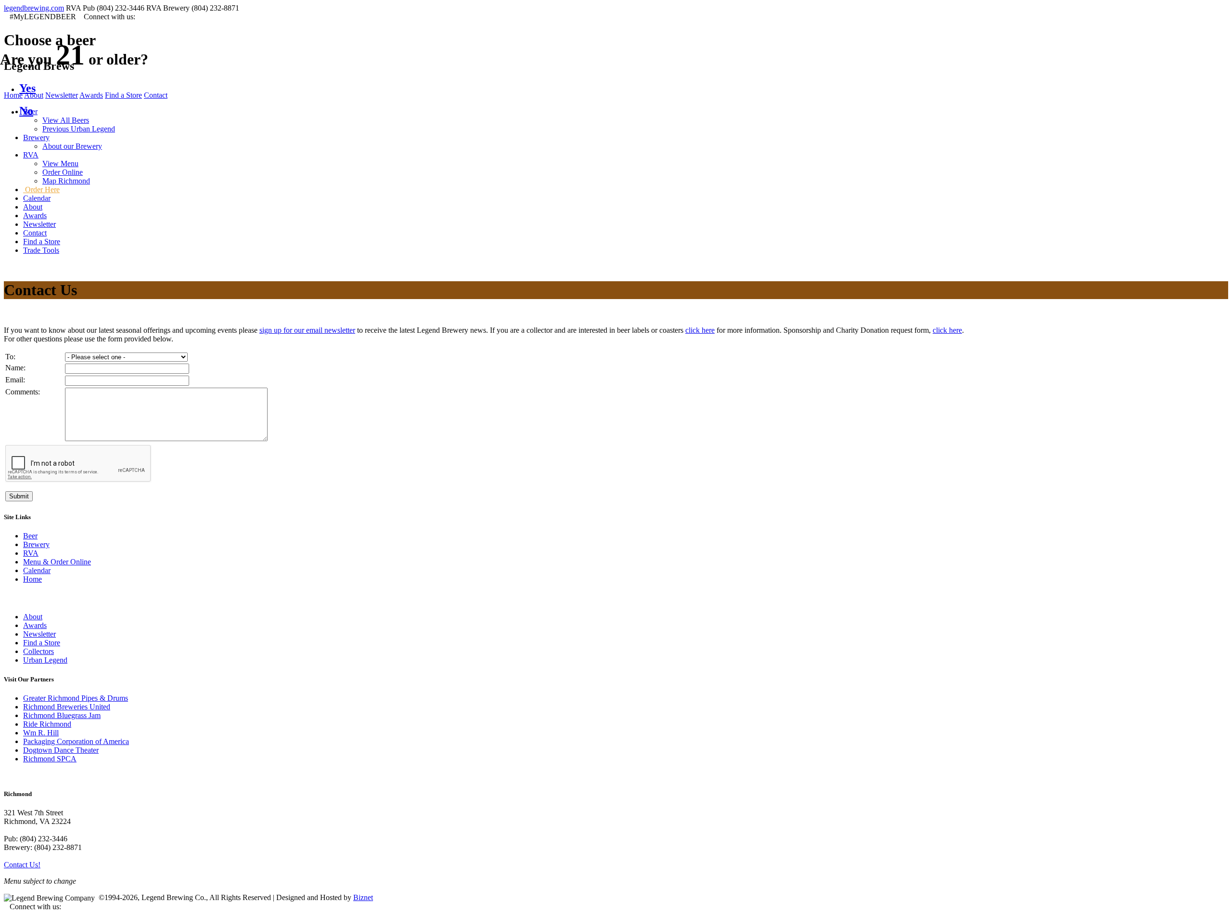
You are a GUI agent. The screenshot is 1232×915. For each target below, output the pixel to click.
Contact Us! (22, 865)
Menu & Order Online (57, 562)
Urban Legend (45, 660)
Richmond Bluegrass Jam (62, 715)
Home (32, 579)
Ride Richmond (47, 724)
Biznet (363, 897)
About (32, 617)
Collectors (38, 651)
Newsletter (39, 634)
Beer (30, 536)
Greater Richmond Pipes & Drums (75, 698)
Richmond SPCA (50, 759)
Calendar (37, 570)
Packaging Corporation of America (76, 741)
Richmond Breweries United (66, 707)
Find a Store (41, 643)
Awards (35, 625)
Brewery (36, 544)
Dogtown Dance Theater (61, 750)
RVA (30, 553)
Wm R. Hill (41, 733)
